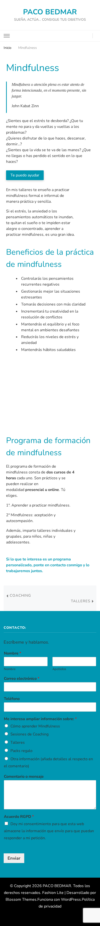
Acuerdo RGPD (19, 816)
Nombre (12, 653)
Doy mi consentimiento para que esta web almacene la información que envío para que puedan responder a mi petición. (49, 831)
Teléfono (12, 698)
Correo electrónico (21, 678)
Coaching (20, 595)
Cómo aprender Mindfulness (35, 726)
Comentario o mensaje (24, 776)
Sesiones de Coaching (29, 734)
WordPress (71, 899)
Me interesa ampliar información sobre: (40, 719)
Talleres (80, 601)
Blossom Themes (21, 899)
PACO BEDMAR (50, 12)
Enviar (14, 858)
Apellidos (59, 669)
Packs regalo (21, 750)
